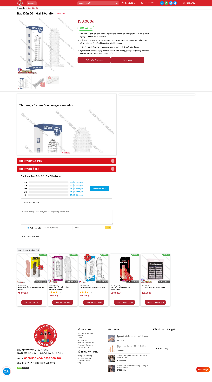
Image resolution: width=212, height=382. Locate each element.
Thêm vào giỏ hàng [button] (32, 302)
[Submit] (117, 3)
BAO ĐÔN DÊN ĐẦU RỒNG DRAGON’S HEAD (59, 288)
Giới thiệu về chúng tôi (85, 333)
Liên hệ (80, 335)
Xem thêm (66, 153)
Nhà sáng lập (82, 340)
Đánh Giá (61, 13)
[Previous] (21, 45)
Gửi (108, 227)
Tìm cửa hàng (130, 3)
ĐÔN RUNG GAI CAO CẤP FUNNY (93, 287)
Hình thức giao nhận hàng (86, 343)
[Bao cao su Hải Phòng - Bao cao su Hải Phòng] (20, 3)
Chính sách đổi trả (84, 360)
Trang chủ (21, 8)
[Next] (69, 45)
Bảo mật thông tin (84, 347)
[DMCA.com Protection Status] (23, 367)
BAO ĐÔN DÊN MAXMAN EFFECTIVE (120, 288)
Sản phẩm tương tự (28, 250)
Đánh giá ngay (100, 188)
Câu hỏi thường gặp (84, 358)
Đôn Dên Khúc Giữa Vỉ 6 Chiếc (153, 287)
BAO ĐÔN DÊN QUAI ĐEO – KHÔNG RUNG (31, 288)
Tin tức (80, 338)
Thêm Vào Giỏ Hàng (94, 60)
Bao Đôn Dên (33, 8)
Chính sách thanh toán (85, 345)
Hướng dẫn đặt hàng (85, 356)
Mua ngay (128, 60)
